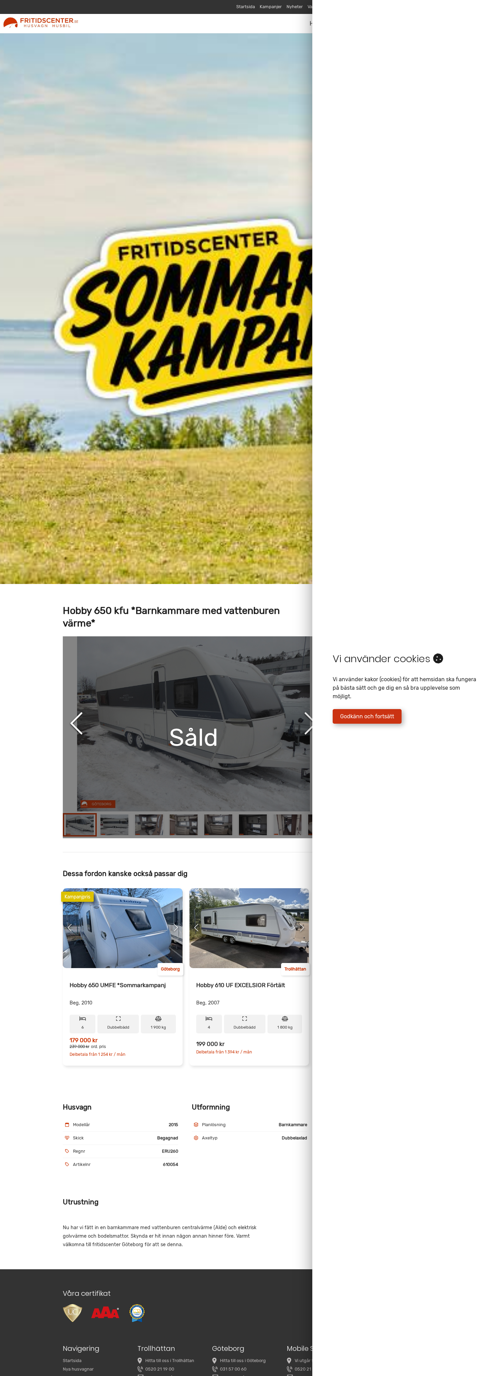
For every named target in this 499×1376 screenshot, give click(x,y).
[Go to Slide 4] (184, 825)
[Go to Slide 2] (114, 825)
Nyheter (295, 6)
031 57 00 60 (233, 1369)
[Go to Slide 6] (253, 825)
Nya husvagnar (78, 1369)
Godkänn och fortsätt (367, 716)
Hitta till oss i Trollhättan (169, 1360)
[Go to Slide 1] (80, 825)
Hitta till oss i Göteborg (243, 1360)
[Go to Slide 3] (149, 825)
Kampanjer (271, 6)
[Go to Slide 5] (218, 825)
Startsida (245, 6)
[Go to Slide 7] (287, 825)
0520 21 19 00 (159, 1369)
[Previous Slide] (76, 724)
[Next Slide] (310, 724)
